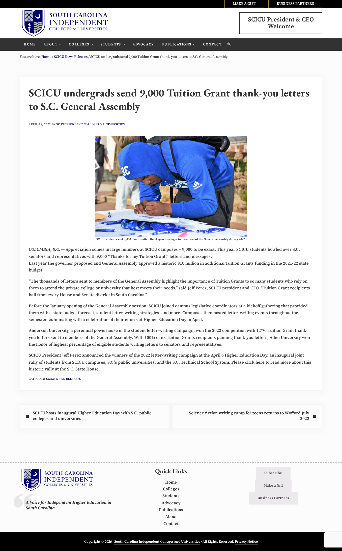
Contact (171, 524)
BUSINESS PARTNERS (295, 3)
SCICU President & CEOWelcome (281, 23)
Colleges (171, 489)
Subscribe (273, 473)
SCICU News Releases (63, 379)
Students (171, 496)
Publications (171, 510)
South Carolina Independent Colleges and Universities (157, 541)
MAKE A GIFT (244, 3)
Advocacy (171, 503)
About (171, 516)
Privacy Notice (246, 541)
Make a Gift (273, 485)
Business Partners (273, 498)
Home (171, 482)
